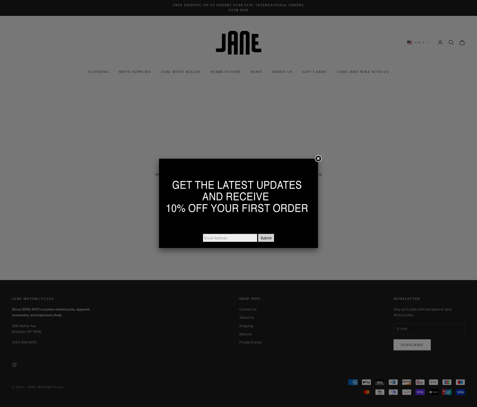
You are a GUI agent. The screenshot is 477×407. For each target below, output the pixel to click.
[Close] (318, 158)
